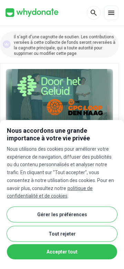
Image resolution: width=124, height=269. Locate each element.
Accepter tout (62, 252)
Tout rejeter (62, 234)
